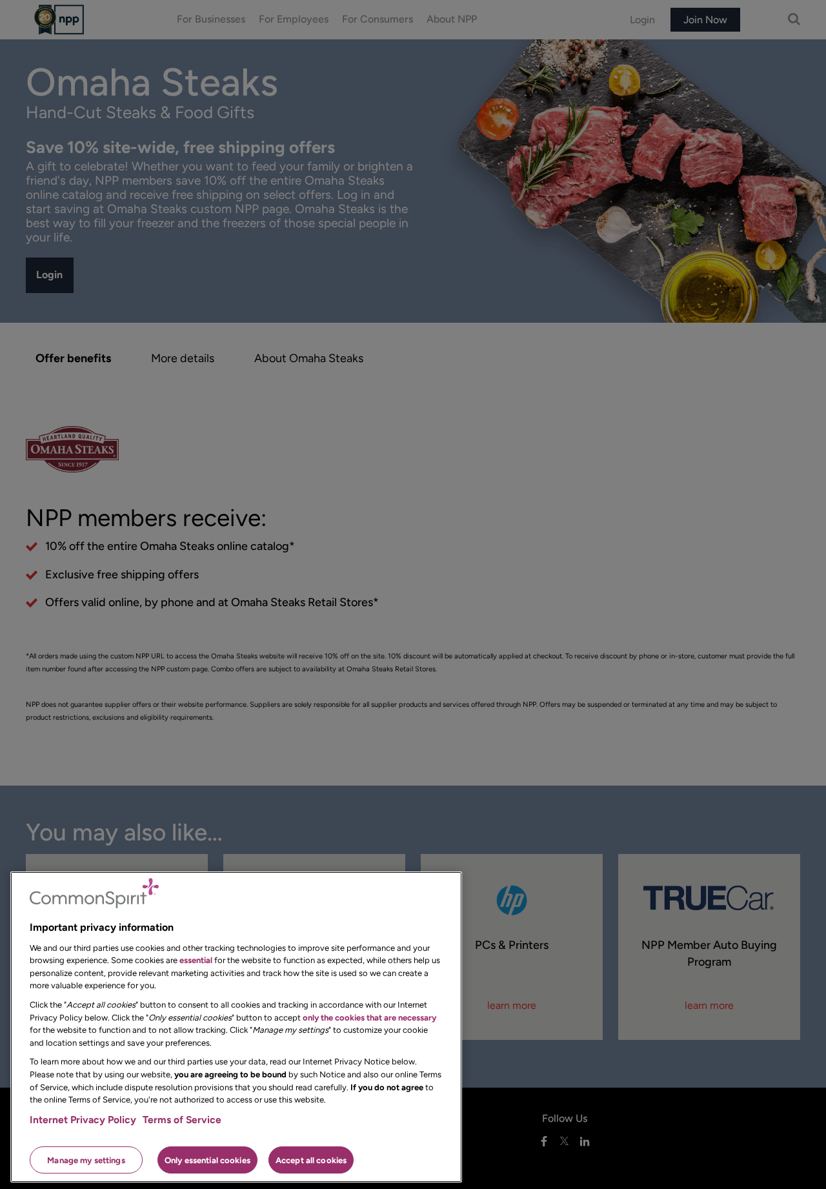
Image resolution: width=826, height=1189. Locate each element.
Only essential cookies (207, 1159)
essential (195, 960)
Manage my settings (86, 1159)
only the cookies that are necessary (369, 1017)
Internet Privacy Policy (83, 1119)
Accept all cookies (311, 1159)
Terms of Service (182, 1119)
